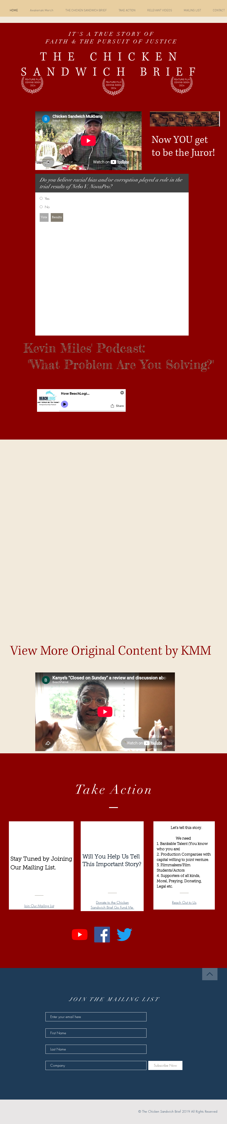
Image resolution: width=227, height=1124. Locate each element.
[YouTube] (80, 934)
